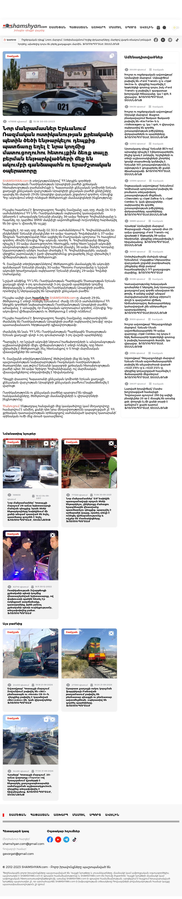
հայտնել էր (40, 298)
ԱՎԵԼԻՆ (146, 27)
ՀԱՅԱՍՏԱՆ (78, 27)
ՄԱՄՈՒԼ (115, 27)
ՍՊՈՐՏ (130, 27)
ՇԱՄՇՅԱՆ (57, 27)
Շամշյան (13, 56)
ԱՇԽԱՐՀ (98, 27)
